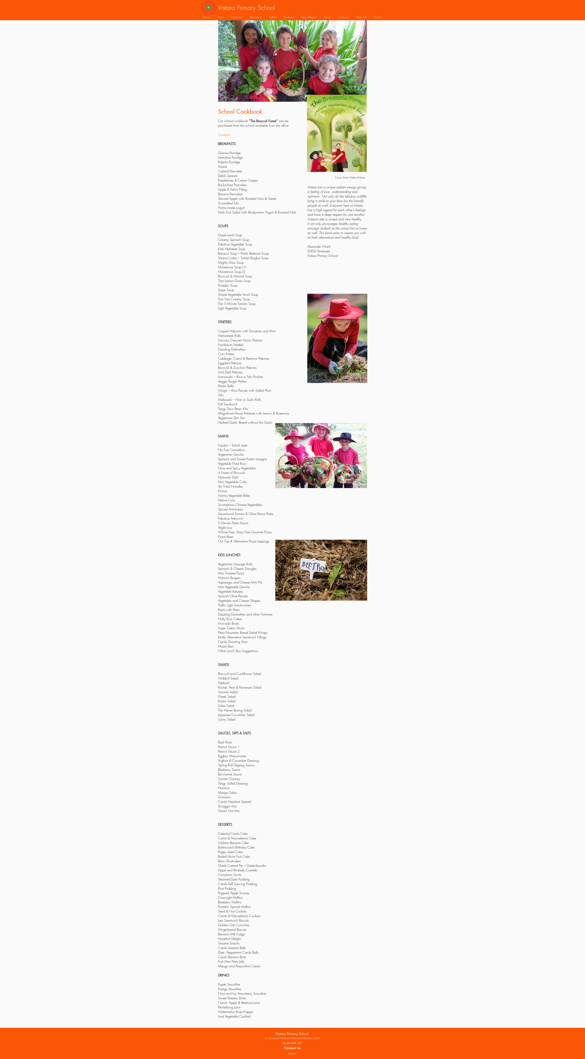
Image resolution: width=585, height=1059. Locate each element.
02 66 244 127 (292, 1043)
